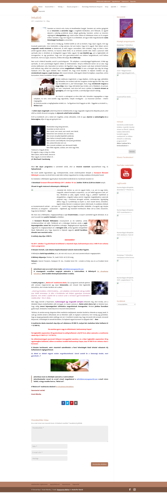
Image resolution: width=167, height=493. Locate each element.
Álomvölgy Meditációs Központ (92, 7)
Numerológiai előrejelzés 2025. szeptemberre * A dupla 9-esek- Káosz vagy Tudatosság (125, 279)
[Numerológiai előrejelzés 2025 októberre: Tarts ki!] (124, 244)
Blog (48, 21)
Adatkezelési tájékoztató (103, 1)
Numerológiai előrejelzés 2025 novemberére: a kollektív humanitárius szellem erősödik (125, 211)
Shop (106, 7)
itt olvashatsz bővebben (64, 387)
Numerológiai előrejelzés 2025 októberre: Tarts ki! (125, 234)
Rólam (40, 7)
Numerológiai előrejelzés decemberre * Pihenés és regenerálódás (125, 188)
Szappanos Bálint (63, 490)
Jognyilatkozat (116, 1)
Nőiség (60, 7)
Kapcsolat (133, 1)
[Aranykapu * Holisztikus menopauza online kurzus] (124, 267)
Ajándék (113, 7)
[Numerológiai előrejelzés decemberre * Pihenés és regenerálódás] (124, 199)
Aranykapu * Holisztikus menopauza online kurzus (125, 256)
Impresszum (125, 1)
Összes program (72, 7)
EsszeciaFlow (49, 7)
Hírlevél (123, 7)
